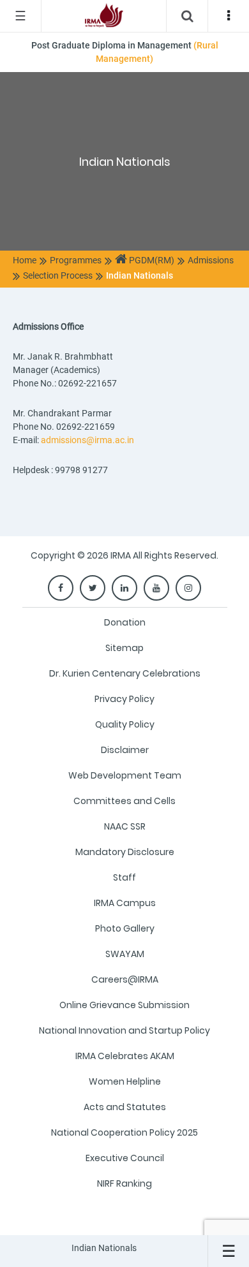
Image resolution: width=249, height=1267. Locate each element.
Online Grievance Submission (124, 1005)
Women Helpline (125, 1081)
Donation (125, 622)
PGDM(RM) (150, 260)
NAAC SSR (125, 826)
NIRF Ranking (124, 1183)
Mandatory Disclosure (124, 852)
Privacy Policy (124, 698)
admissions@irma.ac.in (87, 440)
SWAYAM (124, 954)
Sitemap (124, 647)
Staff (124, 877)
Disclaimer (125, 749)
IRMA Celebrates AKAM (124, 1056)
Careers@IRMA (124, 979)
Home (24, 260)
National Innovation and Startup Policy (124, 1030)
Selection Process (58, 275)
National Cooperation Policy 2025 (124, 1132)
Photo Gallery (125, 928)
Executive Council (125, 1158)
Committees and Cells (124, 801)
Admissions (211, 260)
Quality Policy (125, 724)
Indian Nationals (139, 275)
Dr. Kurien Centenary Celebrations (124, 673)
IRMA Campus (125, 903)
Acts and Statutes (125, 1107)
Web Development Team (124, 775)
